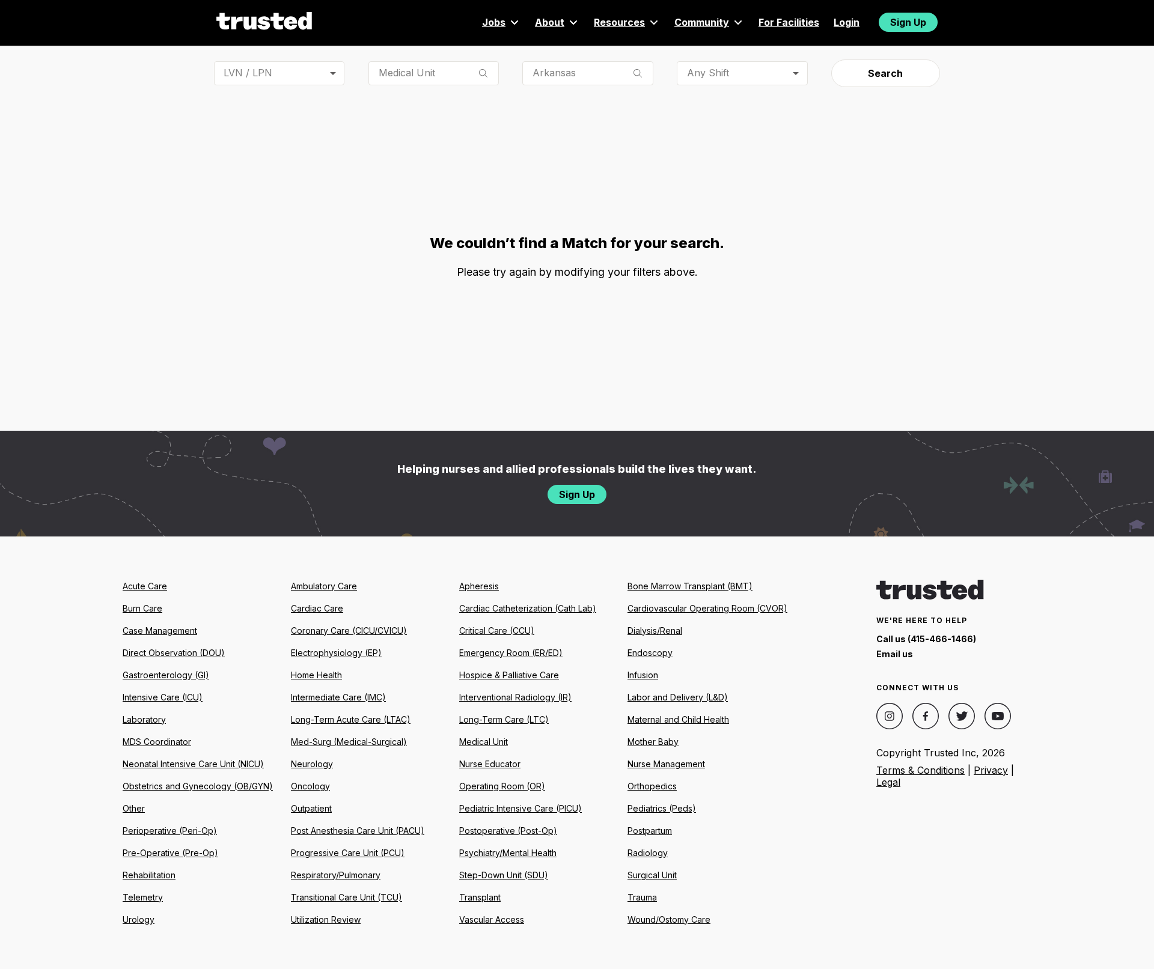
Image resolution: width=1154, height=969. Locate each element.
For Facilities (789, 22)
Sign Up (908, 22)
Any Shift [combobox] (708, 73)
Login (846, 22)
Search (885, 73)
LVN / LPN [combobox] (248, 73)
